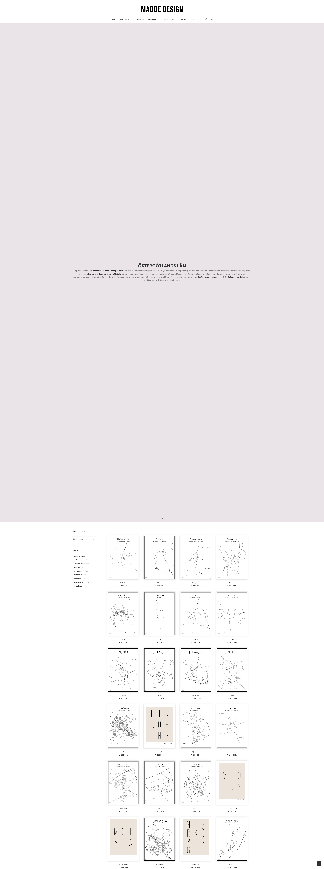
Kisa (159, 696)
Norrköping (104, 274)
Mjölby (195, 808)
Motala (117, 274)
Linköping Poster (159, 752)
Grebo (196, 639)
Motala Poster (123, 864)
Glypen (159, 639)
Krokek (232, 696)
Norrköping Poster (195, 864)
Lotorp (232, 752)
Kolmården (196, 696)
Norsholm (232, 864)
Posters (183, 19)
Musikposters (125, 19)
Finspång (123, 639)
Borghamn (195, 583)
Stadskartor (153, 19)
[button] (207, 19)
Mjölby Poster (232, 808)
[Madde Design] (162, 9)
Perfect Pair (196, 19)
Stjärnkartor (139, 19)
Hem (114, 19)
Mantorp (160, 808)
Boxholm (232, 583)
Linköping (93, 274)
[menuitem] (114, 19)
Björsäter (123, 583)
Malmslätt (123, 808)
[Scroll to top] (319, 863)
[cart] (211, 19)
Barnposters (169, 19)
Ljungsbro (195, 752)
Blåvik (159, 583)
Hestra (232, 639)
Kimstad (123, 696)
